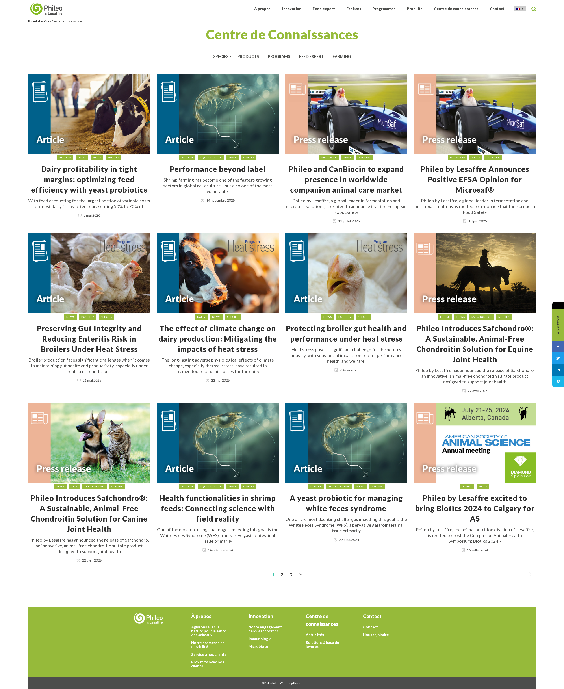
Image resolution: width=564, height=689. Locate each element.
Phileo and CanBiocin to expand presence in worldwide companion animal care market (346, 179)
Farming (342, 56)
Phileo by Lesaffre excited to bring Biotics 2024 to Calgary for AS (474, 508)
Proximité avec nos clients (207, 664)
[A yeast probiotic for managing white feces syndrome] (346, 442)
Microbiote (258, 646)
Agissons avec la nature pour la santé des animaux (208, 631)
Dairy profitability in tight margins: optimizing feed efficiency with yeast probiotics (89, 179)
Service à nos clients (208, 654)
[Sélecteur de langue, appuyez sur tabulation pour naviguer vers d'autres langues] (520, 8)
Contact (370, 627)
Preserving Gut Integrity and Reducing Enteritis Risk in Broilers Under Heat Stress (89, 338)
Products (248, 56)
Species (220, 56)
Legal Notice (295, 683)
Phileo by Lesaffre (38, 21)
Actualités (315, 635)
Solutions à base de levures (322, 644)
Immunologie (260, 639)
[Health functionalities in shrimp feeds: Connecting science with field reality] (218, 442)
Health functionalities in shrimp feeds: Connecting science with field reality (218, 508)
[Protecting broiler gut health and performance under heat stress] (346, 272)
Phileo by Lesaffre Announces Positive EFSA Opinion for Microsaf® (475, 179)
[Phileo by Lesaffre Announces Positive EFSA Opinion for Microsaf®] (475, 113)
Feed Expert (311, 56)
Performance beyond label (218, 168)
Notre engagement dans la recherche (265, 629)
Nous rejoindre (376, 635)
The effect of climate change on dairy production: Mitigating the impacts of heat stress (218, 338)
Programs (279, 56)
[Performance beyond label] (218, 113)
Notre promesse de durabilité (208, 645)
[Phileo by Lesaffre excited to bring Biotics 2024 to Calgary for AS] (475, 442)
